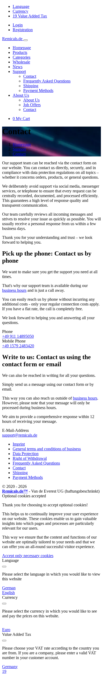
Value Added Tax (30, 16)
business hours (14, 290)
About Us (31, 100)
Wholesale (21, 62)
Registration (23, 29)
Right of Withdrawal (30, 458)
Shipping (30, 86)
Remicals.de (13, 38)
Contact (29, 76)
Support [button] (19, 71)
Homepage (22, 47)
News (17, 66)
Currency (20, 11)
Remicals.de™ (15, 491)
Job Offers (32, 105)
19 (4, 671)
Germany (10, 666)
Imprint (19, 444)
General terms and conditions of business (47, 449)
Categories (21, 57)
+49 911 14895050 (18, 336)
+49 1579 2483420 (18, 346)
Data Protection (26, 453)
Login (18, 25)
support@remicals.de (19, 435)
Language (21, 6)
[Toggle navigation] (26, 40)
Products (20, 52)
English (8, 592)
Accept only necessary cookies (27, 555)
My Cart (21, 118)
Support (19, 149)
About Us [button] (21, 95)
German (9, 588)
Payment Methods (38, 90)
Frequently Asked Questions (47, 81)
